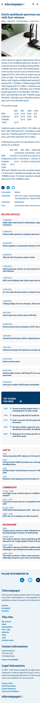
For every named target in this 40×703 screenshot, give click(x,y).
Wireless (11, 21)
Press (4, 635)
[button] (37, 4)
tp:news (5, 606)
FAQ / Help (6, 630)
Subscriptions (7, 627)
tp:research (6, 608)
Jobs (4, 638)
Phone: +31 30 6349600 (10, 660)
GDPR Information (9, 686)
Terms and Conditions (10, 691)
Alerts (4, 624)
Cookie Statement (9, 689)
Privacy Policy (7, 683)
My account (6, 622)
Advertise (5, 632)
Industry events (8, 640)
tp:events (5, 611)
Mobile (17, 192)
